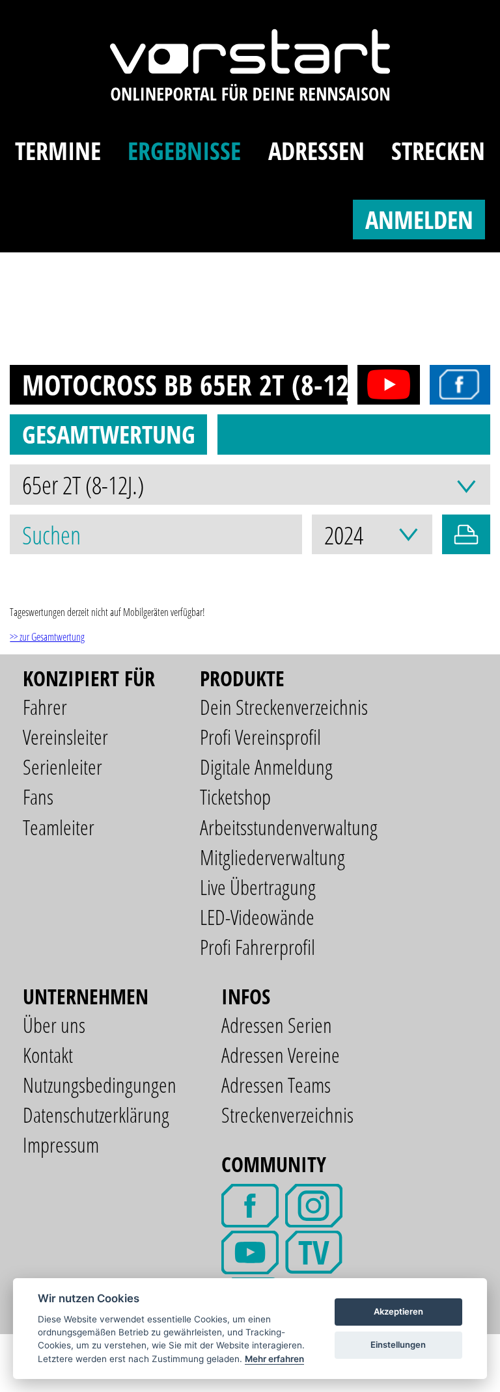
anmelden (419, 219)
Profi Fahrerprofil (257, 947)
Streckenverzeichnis (287, 1115)
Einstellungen (398, 1344)
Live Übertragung (258, 887)
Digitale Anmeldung (266, 767)
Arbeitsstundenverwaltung (289, 827)
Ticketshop (235, 796)
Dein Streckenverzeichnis (284, 707)
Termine (58, 150)
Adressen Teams (276, 1085)
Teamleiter (58, 827)
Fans (38, 796)
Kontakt (48, 1055)
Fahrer (45, 707)
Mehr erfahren (274, 1359)
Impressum (61, 1144)
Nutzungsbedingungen (99, 1085)
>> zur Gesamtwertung (47, 637)
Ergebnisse (184, 150)
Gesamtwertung (108, 434)
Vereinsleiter (65, 737)
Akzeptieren (398, 1311)
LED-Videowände (257, 917)
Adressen (316, 150)
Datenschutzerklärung (96, 1115)
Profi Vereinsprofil (260, 737)
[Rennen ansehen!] (384, 385)
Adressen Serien (276, 1025)
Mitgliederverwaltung (272, 857)
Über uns (54, 1025)
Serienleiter (62, 767)
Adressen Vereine (280, 1055)
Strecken (438, 150)
